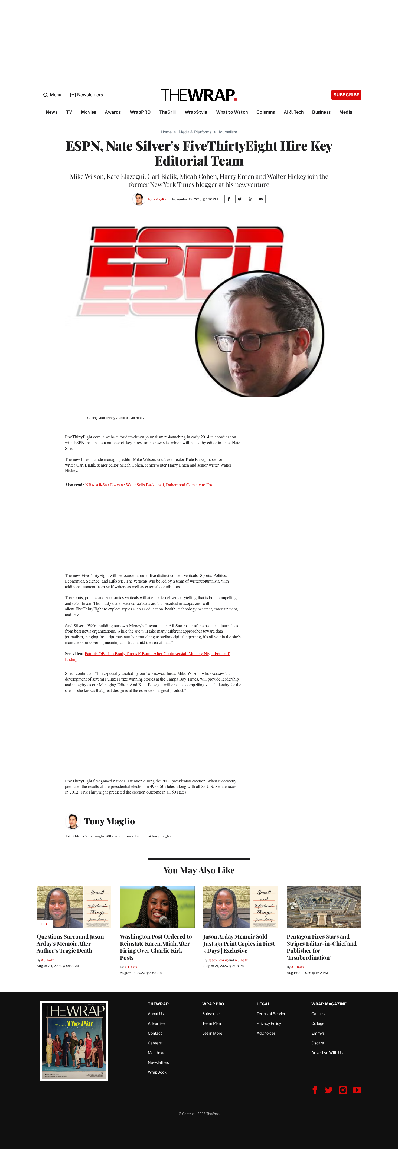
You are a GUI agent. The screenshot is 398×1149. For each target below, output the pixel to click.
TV (69, 112)
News (51, 112)
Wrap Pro (213, 1004)
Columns (265, 112)
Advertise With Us (327, 1052)
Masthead (156, 1052)
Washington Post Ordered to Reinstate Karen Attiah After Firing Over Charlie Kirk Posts (156, 947)
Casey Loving (217, 960)
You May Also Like (199, 870)
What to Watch (232, 112)
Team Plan (211, 1023)
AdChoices (266, 1033)
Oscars (317, 1043)
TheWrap (158, 1004)
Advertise (156, 1023)
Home (166, 132)
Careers (155, 1043)
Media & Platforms (195, 132)
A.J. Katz (47, 960)
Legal (263, 1004)
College (317, 1023)
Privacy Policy (269, 1023)
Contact (155, 1033)
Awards (113, 112)
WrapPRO (140, 112)
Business (321, 112)
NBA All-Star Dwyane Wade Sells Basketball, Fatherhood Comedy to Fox (149, 484)
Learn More (212, 1033)
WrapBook (157, 1072)
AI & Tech (294, 112)
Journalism (227, 132)
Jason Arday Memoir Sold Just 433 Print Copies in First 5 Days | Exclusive (239, 943)
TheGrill (167, 112)
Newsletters (90, 94)
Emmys (318, 1033)
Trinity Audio (115, 418)
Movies (88, 112)
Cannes (318, 1013)
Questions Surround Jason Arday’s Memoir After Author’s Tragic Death (70, 943)
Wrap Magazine (329, 1004)
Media (345, 112)
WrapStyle (196, 112)
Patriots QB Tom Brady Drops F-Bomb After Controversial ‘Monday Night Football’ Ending (147, 656)
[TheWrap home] (199, 95)
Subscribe (346, 94)
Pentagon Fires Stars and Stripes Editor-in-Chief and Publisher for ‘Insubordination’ (322, 947)
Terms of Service (271, 1013)
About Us (156, 1013)
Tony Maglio (157, 199)
